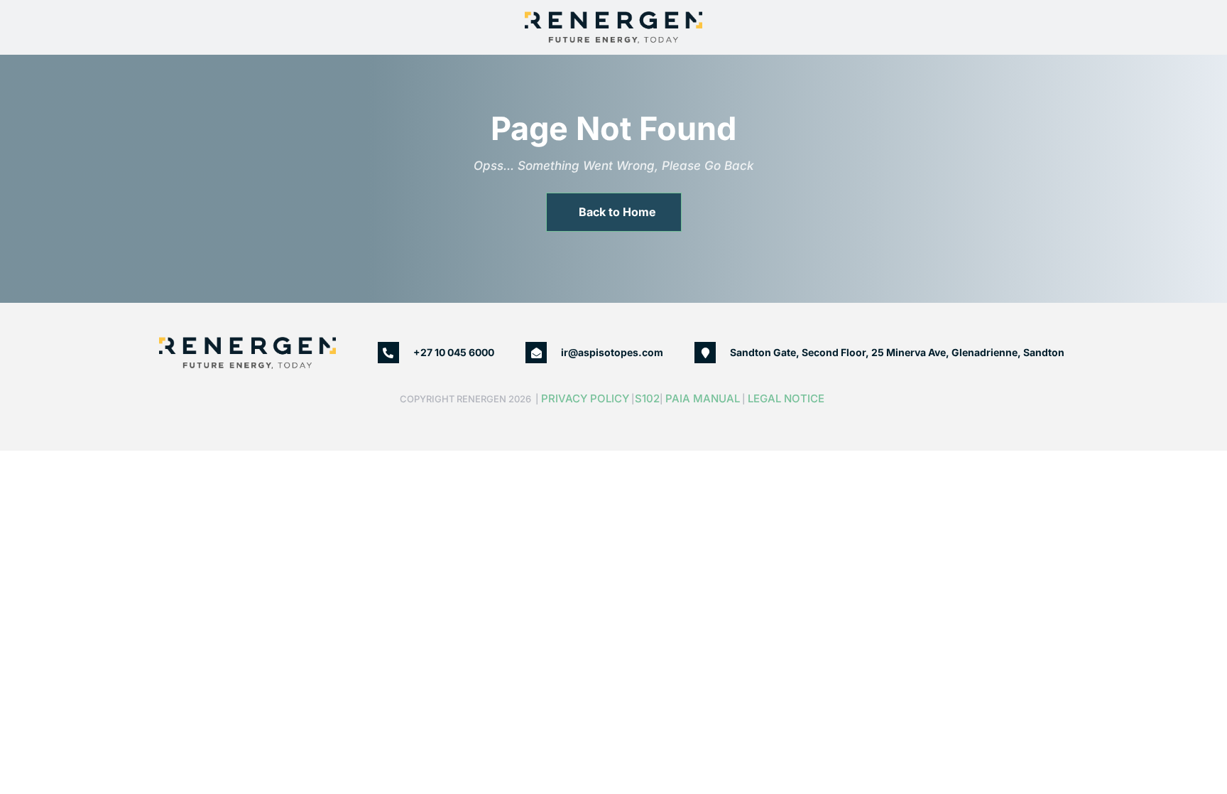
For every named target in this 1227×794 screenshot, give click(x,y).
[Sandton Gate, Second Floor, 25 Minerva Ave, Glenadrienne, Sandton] (705, 352)
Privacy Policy (585, 398)
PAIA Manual (702, 398)
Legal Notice (787, 398)
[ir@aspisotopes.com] (536, 352)
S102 (647, 398)
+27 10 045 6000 (453, 352)
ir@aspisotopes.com (612, 352)
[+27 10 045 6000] (388, 352)
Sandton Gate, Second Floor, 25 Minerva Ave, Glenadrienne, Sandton (897, 352)
